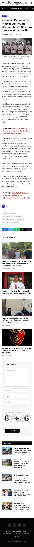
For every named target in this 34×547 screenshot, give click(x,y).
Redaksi (5, 34)
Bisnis (27, 8)
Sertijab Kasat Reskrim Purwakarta (13, 219)
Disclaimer (7, 534)
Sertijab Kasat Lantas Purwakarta (13, 216)
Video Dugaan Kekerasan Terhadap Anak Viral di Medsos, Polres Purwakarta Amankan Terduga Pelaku (17, 264)
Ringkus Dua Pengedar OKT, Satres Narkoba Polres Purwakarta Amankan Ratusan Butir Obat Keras (15, 321)
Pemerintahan (16, 8)
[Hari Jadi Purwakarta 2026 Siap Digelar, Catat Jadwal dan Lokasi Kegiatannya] (7, 450)
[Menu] (3, 3)
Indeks (17, 536)
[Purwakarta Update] (17, 3)
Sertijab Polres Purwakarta (11, 222)
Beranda (5, 8)
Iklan (15, 534)
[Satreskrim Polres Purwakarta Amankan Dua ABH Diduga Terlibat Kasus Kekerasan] (17, 337)
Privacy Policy (24, 534)
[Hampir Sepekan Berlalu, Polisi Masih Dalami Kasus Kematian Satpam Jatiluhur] (17, 280)
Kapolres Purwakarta (9, 213)
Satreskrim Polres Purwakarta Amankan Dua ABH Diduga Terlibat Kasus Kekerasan (17, 350)
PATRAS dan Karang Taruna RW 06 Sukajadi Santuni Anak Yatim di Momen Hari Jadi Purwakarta (21, 463)
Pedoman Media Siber (19, 531)
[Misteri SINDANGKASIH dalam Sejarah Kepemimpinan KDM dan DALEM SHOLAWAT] (7, 492)
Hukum (5, 15)
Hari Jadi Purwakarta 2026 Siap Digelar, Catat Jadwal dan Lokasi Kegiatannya (23, 450)
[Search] (31, 3)
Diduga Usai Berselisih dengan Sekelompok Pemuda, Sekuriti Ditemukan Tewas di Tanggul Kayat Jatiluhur (22, 478)
